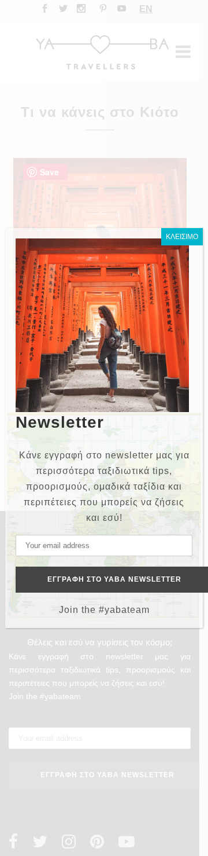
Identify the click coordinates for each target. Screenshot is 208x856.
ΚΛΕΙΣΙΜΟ (182, 237)
